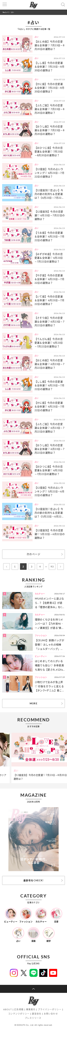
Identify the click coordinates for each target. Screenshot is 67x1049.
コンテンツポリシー (18, 1013)
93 (52, 566)
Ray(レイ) (6, 12)
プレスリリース (33, 1018)
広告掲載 (19, 1009)
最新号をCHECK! (33, 880)
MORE (33, 703)
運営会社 (36, 1013)
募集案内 (31, 1009)
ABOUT (7, 1009)
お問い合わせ (51, 1013)
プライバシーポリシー (49, 1009)
